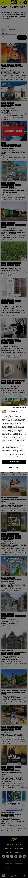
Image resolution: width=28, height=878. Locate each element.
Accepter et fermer (14, 462)
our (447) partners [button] (9, 415)
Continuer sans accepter (19, 407)
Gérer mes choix (14, 467)
